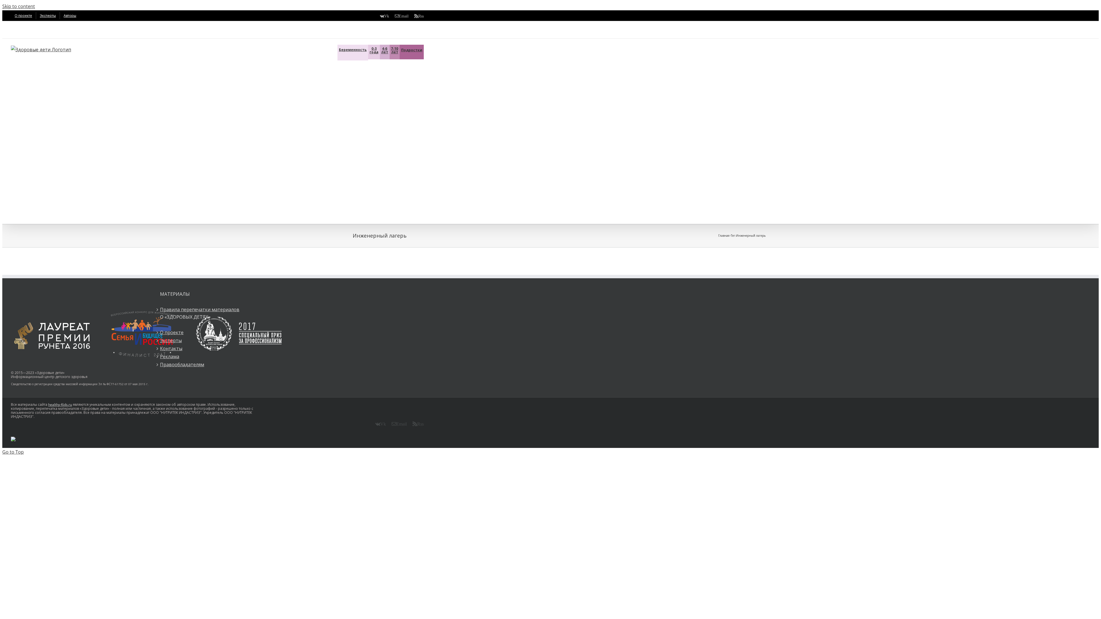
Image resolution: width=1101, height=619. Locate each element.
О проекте (172, 332)
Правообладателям (182, 364)
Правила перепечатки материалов (199, 309)
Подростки (411, 50)
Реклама (169, 356)
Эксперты (171, 340)
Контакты (171, 348)
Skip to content (18, 6)
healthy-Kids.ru (60, 404)
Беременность (353, 49)
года (374, 50)
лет (384, 50)
